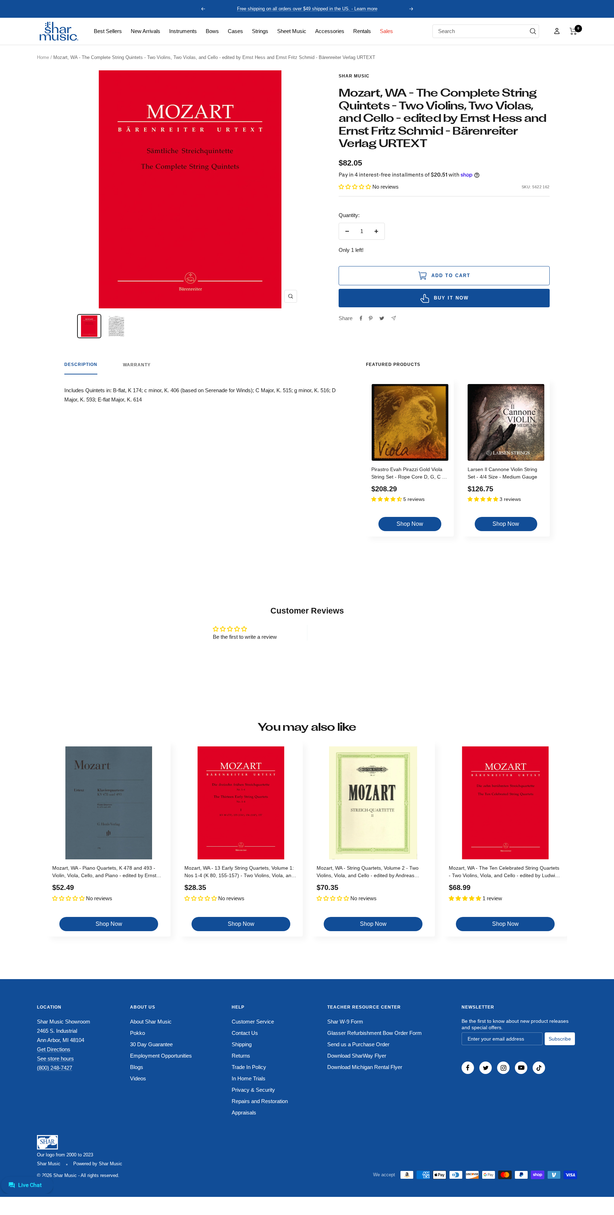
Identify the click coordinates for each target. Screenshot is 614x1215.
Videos (138, 1078)
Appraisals (244, 1112)
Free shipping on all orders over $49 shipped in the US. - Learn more (307, 8)
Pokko (137, 1033)
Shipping (242, 1044)
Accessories (329, 31)
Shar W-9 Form (345, 1022)
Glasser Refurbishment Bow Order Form (374, 1033)
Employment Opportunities (161, 1056)
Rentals (362, 31)
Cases (235, 31)
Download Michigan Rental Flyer (364, 1067)
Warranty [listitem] (137, 364)
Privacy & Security (253, 1090)
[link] (108, 31)
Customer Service (253, 1022)
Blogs (136, 1067)
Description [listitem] (80, 364)
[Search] (533, 31)
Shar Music (354, 76)
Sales (386, 31)
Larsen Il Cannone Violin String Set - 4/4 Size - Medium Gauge (502, 473)
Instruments (183, 31)
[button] (573, 31)
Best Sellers (108, 31)
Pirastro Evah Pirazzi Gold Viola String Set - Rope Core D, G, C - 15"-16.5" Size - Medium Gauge (407, 474)
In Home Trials (248, 1078)
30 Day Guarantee (151, 1044)
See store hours (55, 1058)
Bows (212, 31)
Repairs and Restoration (260, 1101)
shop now (410, 524)
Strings (260, 31)
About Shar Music (151, 1022)
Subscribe (560, 1039)
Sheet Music (291, 31)
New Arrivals (145, 31)
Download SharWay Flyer (356, 1056)
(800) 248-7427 (54, 1068)
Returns (241, 1056)
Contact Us (245, 1033)
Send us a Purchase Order (358, 1044)
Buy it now (451, 298)
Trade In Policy (249, 1067)
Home (43, 57)
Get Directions (53, 1049)
